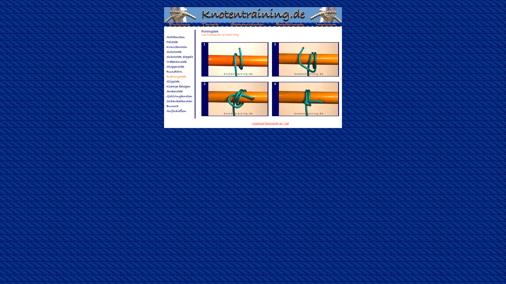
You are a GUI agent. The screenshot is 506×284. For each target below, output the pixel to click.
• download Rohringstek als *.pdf (270, 123)
